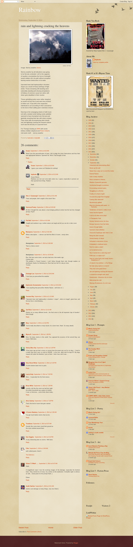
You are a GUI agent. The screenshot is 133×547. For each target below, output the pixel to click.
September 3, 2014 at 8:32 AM (49, 174)
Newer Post (23, 528)
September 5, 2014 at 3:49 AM (39, 448)
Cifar (27, 448)
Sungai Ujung (92, 335)
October (92, 160)
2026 (90, 120)
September (93, 163)
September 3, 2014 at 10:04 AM (43, 254)
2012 (90, 313)
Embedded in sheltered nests (98, 244)
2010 (90, 319)
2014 (90, 152)
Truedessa (29, 423)
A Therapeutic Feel (95, 218)
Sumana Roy (30, 296)
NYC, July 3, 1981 (93, 390)
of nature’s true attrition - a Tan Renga (101, 263)
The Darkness (30, 455)
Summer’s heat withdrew (97, 230)
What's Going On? (94, 328)
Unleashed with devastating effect (100, 165)
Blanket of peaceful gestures (98, 182)
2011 (90, 316)
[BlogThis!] (47, 138)
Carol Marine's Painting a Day (97, 446)
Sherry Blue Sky (31, 348)
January (92, 307)
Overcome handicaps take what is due (101, 232)
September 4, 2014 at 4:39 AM (47, 412)
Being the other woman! (97, 235)
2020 (90, 134)
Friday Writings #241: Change (96, 357)
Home (50, 528)
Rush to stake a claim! (96, 247)
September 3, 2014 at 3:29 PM (46, 348)
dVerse (90, 342)
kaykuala (34, 174)
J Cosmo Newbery (32, 412)
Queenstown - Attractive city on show (101, 277)
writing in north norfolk (95, 432)
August (92, 286)
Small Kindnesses (93, 330)
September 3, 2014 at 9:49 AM (43, 243)
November (93, 157)
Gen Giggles (30, 437)
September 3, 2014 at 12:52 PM (39, 323)
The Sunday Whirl (94, 349)
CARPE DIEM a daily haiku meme (99, 396)
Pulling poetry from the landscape (97, 343)
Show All (112, 403)
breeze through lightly (96, 227)
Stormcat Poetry (31, 207)
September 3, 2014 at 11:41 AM (41, 309)
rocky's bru (92, 372)
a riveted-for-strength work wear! (99, 274)
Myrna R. (29, 334)
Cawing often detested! (96, 199)
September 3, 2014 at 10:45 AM (44, 273)
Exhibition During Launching (96, 462)
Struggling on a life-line (96, 191)
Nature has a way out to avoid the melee (102, 171)
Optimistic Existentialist (33, 285)
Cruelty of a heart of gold (97, 194)
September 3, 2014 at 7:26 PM (43, 385)
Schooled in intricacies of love (99, 241)
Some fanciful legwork (96, 212)
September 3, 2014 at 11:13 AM (44, 296)
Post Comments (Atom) (34, 531)
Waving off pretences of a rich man (100, 283)
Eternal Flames (94, 174)
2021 (90, 132)
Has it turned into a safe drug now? (100, 253)
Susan (28, 151)
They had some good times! (98, 268)
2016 (90, 146)
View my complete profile (100, 62)
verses (90, 427)
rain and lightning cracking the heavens (101, 271)
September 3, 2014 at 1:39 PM (41, 334)
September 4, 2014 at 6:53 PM (44, 437)
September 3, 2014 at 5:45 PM (47, 363)
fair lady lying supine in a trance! (99, 266)
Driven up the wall (95, 168)
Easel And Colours (94, 461)
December (93, 154)
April (91, 298)
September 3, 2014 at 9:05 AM (46, 207)
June (91, 292)
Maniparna (29, 232)
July (91, 289)
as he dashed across (96, 250)
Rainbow (30, 9)
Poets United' (44, 131)
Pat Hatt (28, 220)
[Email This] (45, 138)
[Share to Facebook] (51, 138)
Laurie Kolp (29, 374)
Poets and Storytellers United (97, 355)
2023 (90, 126)
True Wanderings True (95, 422)
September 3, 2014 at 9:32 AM (40, 220)
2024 (90, 123)
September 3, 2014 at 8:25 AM (40, 151)
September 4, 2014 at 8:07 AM (42, 423)
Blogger (76, 543)
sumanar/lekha (93, 417)
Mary (27, 323)
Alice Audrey (30, 401)
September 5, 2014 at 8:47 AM (48, 463)
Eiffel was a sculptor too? (97, 255)
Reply (27, 158)
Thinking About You (93, 476)
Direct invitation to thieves (97, 179)
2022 (90, 129)
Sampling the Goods (94, 447)
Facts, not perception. (94, 337)
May (91, 295)
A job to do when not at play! (98, 215)
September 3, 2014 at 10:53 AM (51, 285)
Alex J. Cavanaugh (32, 196)
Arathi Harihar (30, 486)
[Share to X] (49, 138)
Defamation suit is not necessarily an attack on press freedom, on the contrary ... (100, 374)
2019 (90, 137)
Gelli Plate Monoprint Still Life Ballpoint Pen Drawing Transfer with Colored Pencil (100, 455)
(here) (39, 68)
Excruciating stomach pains (98, 188)
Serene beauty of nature (97, 238)
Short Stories (92, 474)
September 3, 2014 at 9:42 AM (42, 232)
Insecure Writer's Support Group (98, 380)
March (92, 301)
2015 (90, 149)
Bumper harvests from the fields (99, 224)
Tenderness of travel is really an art (100, 210)
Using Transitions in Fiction (96, 382)
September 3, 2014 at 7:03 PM (43, 374)
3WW (39, 129)
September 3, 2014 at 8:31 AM (47, 196)
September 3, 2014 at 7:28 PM (44, 401)
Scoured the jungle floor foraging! (99, 197)
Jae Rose (29, 309)
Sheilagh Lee (30, 273)
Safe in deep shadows (96, 176)
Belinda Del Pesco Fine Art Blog (98, 453)
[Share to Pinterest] (53, 138)
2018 (90, 140)
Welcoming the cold (95, 280)
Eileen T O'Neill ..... (32, 463)
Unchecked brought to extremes (99, 185)
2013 (90, 310)
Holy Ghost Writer (31, 363)
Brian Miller (29, 385)
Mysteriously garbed (96, 202)
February (93, 304)
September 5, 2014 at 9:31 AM (44, 486)
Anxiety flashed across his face (99, 221)
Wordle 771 (91, 350)
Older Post (77, 528)
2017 (90, 143)
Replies (30, 162)
